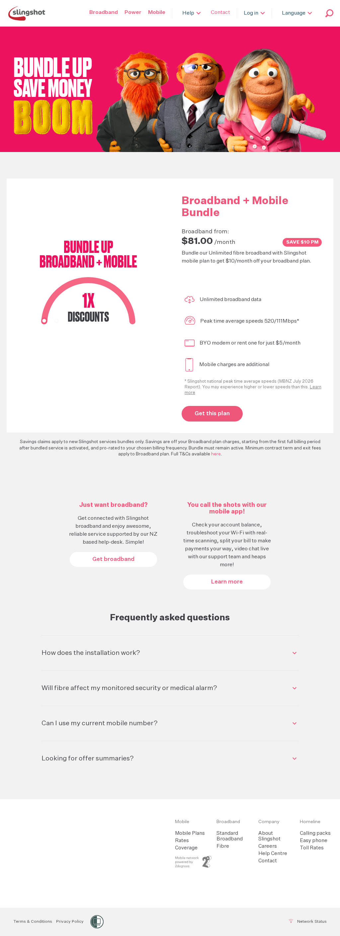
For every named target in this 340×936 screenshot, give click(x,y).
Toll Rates (312, 847)
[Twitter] (176, 922)
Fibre (222, 846)
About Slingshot (269, 836)
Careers (267, 846)
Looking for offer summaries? (88, 758)
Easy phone (313, 840)
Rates (182, 840)
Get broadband (113, 559)
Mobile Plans (190, 833)
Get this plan (212, 414)
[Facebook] (160, 922)
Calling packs (315, 833)
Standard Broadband (229, 836)
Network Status (311, 922)
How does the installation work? (91, 653)
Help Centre (272, 853)
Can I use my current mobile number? (100, 723)
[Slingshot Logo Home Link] (100, 822)
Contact (267, 860)
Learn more (227, 582)
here (216, 454)
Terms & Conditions (32, 922)
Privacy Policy (70, 922)
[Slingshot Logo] (26, 13)
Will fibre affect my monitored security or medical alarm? (129, 688)
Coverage (186, 847)
